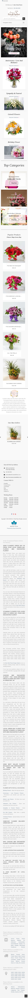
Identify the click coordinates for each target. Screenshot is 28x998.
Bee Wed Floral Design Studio (12, 663)
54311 (19, 972)
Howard (17, 988)
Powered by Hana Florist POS (14, 528)
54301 (23, 974)
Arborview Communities (18, 942)
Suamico (17, 991)
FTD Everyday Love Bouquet (14, 296)
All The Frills (12, 353)
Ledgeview (13, 990)
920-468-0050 (17, 8)
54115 (12, 975)
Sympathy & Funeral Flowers (11, 808)
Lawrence (22, 988)
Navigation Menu (7, 22)
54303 (16, 977)
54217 (15, 979)
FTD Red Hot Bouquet (14, 265)
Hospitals (6, 483)
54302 (19, 974)
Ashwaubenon (21, 986)
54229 (23, 972)
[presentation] (0, 436)
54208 (19, 979)
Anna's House (15, 938)
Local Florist (6, 486)
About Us (6, 489)
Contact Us (6, 491)
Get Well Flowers (7, 812)
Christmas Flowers (7, 816)
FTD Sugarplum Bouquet (14, 326)
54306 (16, 975)
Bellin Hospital (14, 945)
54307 (12, 972)
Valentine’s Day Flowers (9, 803)
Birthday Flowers (7, 790)
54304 (23, 975)
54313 (12, 977)
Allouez (13, 986)
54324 (12, 974)
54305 (16, 972)
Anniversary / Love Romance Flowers (13, 793)
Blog (5, 488)
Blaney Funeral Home (18, 954)
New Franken (21, 990)
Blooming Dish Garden (14, 383)
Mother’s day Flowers (8, 799)
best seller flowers (20, 605)
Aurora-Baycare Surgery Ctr (18, 943)
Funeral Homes (7, 485)
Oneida (12, 991)
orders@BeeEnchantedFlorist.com (13, 474)
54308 (16, 974)
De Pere (21, 991)
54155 (23, 977)
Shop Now (14, 183)
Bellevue (13, 988)
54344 (19, 975)
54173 (19, 977)
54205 (12, 979)
